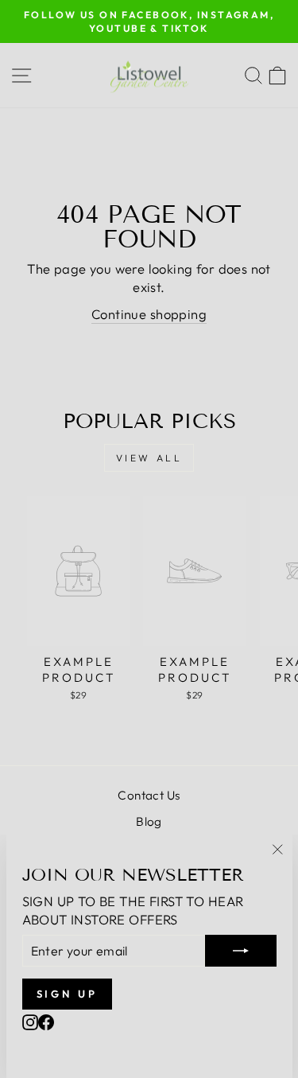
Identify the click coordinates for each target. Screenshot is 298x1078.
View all (149, 458)
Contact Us (149, 795)
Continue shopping (149, 313)
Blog (149, 821)
